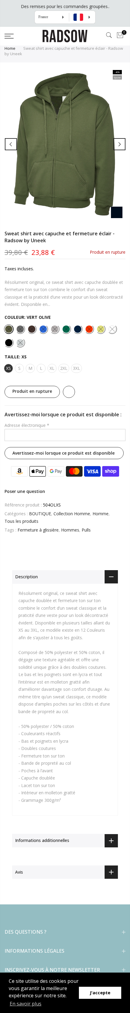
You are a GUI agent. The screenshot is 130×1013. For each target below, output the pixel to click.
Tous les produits (21, 521)
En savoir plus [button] (25, 1003)
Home (10, 48)
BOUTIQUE (40, 514)
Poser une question (25, 491)
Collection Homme (72, 514)
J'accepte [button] (100, 993)
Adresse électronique (27, 425)
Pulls (86, 530)
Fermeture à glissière (38, 530)
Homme (101, 514)
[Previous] (11, 144)
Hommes (70, 530)
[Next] (119, 144)
